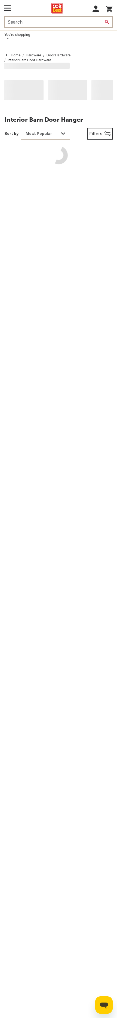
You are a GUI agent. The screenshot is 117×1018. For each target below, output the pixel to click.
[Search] (106, 22)
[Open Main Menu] (7, 8)
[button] (96, 8)
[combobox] (45, 134)
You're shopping (17, 35)
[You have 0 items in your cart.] (109, 8)
